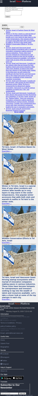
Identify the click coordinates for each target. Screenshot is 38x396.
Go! (22, 27)
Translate (3, 382)
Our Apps (3, 374)
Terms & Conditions (7, 323)
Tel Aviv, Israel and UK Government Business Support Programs (18, 109)
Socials (3, 350)
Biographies (4, 347)
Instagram (5, 357)
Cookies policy (10, 326)
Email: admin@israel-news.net (11, 333)
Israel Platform (20, 1)
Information (4, 314)
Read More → (7, 151)
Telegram (5, 364)
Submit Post (4, 343)
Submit (8, 16)
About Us (3, 371)
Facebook (5, 354)
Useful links (4, 336)
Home (2, 340)
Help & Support (5, 367)
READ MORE (19, 112)
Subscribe (22, 393)
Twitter (4, 361)
